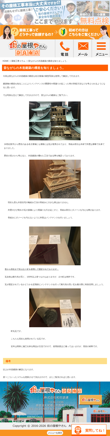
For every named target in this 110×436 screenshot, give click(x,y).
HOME (6, 61)
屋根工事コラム (18, 61)
